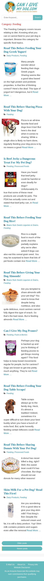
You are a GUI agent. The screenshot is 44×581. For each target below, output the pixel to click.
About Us (21, 564)
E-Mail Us (10, 564)
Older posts (22, 543)
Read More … (29, 147)
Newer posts (22, 549)
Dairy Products (13, 56)
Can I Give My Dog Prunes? (21, 330)
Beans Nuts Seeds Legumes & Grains (22, 225)
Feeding (23, 56)
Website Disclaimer (22, 567)
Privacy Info (33, 564)
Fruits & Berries (20, 335)
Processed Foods (21, 166)
